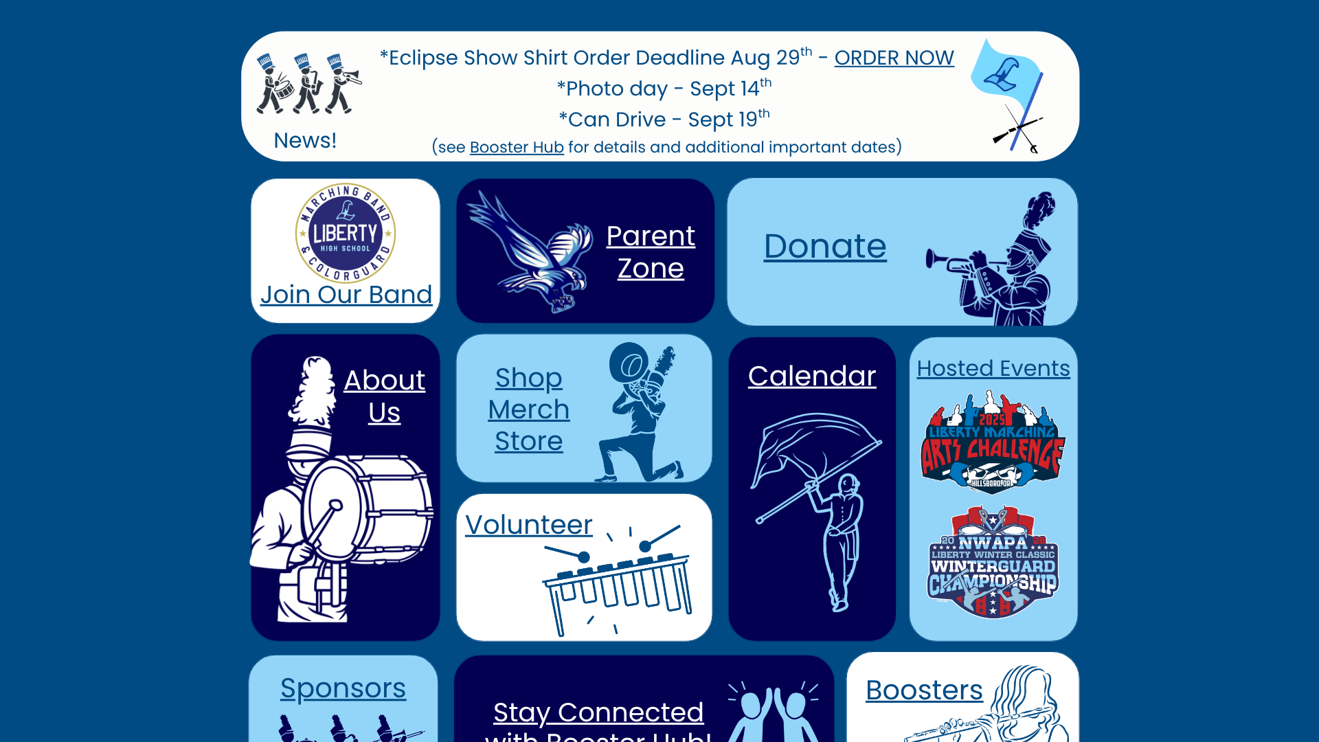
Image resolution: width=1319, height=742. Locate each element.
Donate (825, 246)
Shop (529, 377)
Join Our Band (346, 294)
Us (384, 412)
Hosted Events (993, 368)
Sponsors (343, 687)
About (384, 380)
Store (529, 441)
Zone (651, 268)
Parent (650, 235)
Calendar (812, 376)
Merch (529, 409)
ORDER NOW (895, 58)
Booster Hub (517, 147)
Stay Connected (598, 713)
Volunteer (529, 524)
